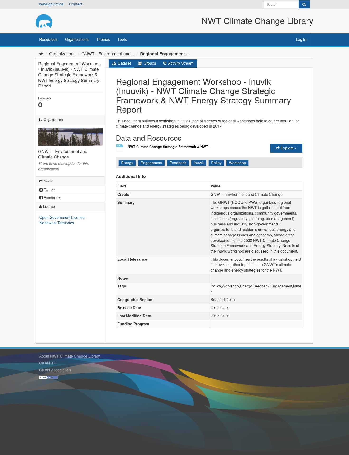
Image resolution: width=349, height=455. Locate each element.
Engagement (151, 162)
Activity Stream (180, 63)
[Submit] (304, 4)
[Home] (41, 53)
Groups (149, 63)
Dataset (124, 63)
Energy (127, 162)
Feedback (178, 162)
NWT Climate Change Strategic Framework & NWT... (169, 146)
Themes (103, 39)
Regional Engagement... (164, 54)
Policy (216, 162)
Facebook (51, 197)
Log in (301, 39)
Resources (48, 39)
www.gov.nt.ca (51, 4)
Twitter (49, 189)
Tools (122, 39)
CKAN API (48, 363)
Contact (75, 4)
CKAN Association (55, 370)
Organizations (77, 39)
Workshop (237, 162)
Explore (287, 148)
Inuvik (199, 162)
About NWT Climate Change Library (69, 356)
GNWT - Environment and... (107, 53)
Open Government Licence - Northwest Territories (63, 220)
